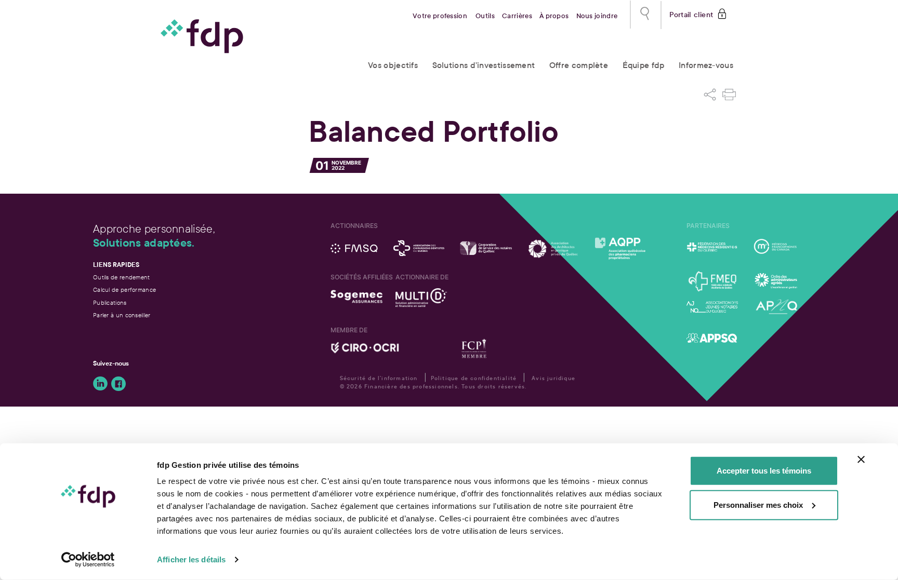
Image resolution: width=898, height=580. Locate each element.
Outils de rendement (121, 277)
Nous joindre (597, 16)
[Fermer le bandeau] (861, 459)
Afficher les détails (191, 559)
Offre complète (578, 65)
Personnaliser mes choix (758, 504)
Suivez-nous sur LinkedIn (100, 383)
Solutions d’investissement (483, 65)
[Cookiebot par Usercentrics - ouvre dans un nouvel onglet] (88, 560)
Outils (485, 16)
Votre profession (440, 16)
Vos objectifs (393, 65)
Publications (110, 302)
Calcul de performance (124, 289)
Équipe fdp (644, 65)
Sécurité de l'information (379, 378)
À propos (554, 16)
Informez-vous (706, 65)
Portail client (691, 13)
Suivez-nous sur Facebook (118, 383)
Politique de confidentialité (474, 378)
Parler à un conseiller (122, 315)
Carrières (517, 16)
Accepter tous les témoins (764, 470)
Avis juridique (553, 378)
